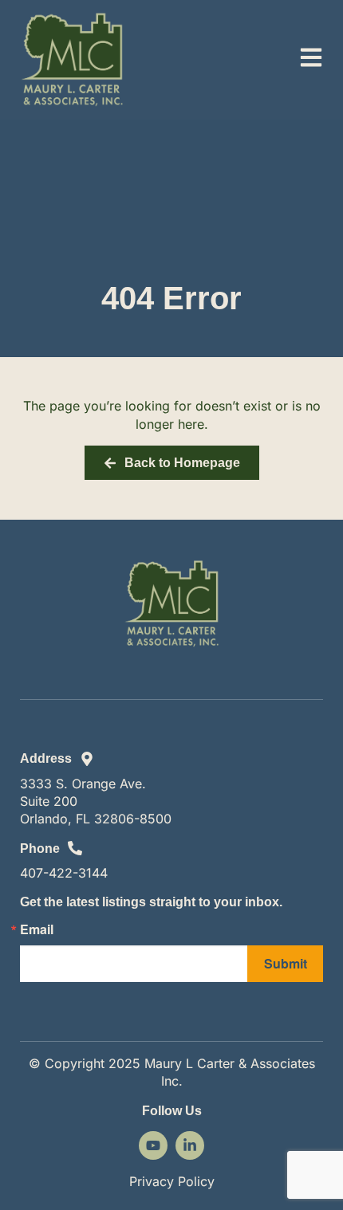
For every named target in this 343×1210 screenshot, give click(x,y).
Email (36, 929)
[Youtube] (153, 1145)
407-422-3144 (64, 873)
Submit (285, 963)
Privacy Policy (172, 1181)
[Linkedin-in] (189, 1145)
